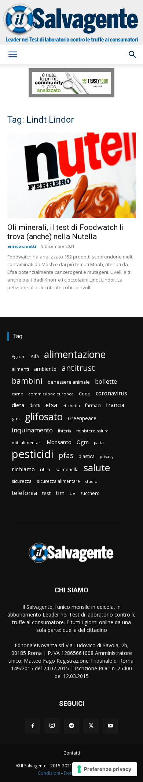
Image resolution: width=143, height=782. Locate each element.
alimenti (20, 369)
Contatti (71, 753)
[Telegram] (71, 726)
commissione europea (51, 393)
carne (17, 393)
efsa (51, 405)
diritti (34, 405)
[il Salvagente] (71, 22)
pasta (99, 442)
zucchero (90, 493)
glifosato (44, 417)
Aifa (35, 356)
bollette (106, 381)
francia (115, 405)
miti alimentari (26, 442)
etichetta (71, 405)
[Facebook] (32, 726)
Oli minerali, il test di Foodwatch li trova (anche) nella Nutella (65, 232)
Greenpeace (82, 418)
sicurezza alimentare (58, 481)
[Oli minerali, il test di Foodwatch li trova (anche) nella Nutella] (71, 175)
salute (97, 468)
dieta (18, 405)
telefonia (24, 492)
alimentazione (75, 354)
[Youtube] (110, 726)
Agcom (19, 356)
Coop (85, 393)
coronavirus (111, 393)
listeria (64, 430)
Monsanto (59, 442)
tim (60, 492)
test (46, 493)
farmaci (93, 405)
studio (91, 481)
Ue (72, 493)
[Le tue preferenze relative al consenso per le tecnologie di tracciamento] (104, 769)
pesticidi (33, 454)
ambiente (45, 368)
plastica (86, 456)
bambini (27, 380)
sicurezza (22, 481)
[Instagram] (52, 725)
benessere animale (69, 382)
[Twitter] (91, 726)
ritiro (45, 469)
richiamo (23, 469)
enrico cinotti (21, 246)
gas (16, 418)
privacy (106, 456)
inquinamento (32, 430)
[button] (12, 54)
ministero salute (92, 430)
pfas (66, 455)
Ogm (83, 442)
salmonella (66, 469)
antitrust (78, 368)
